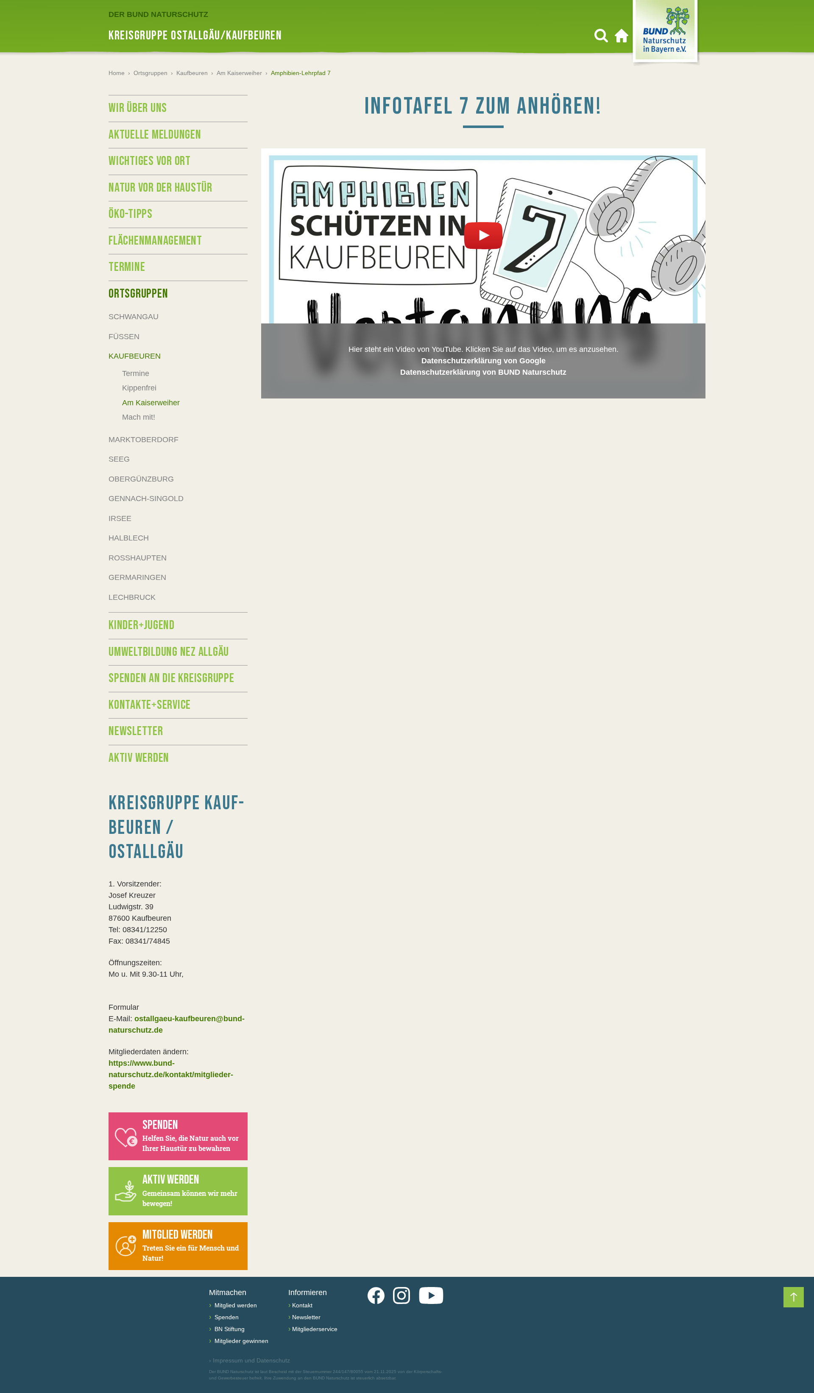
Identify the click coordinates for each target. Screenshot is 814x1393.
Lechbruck (132, 597)
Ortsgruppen (150, 73)
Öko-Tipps (131, 214)
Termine (127, 267)
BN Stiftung (229, 1329)
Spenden (226, 1317)
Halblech (129, 538)
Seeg (119, 459)
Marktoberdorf (143, 439)
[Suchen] (601, 35)
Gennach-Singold (146, 498)
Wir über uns (138, 108)
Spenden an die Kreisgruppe (171, 678)
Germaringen (137, 577)
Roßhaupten (138, 558)
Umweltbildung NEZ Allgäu (169, 652)
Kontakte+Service (150, 705)
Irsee (120, 518)
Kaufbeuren (192, 73)
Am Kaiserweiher (239, 73)
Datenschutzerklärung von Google (483, 361)
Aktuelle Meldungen (155, 134)
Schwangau (134, 316)
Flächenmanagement (155, 240)
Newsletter (136, 731)
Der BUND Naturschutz (158, 14)
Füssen (124, 336)
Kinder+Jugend (142, 625)
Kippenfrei (139, 388)
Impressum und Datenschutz (249, 1360)
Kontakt (302, 1305)
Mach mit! (138, 417)
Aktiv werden (139, 758)
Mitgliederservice (314, 1329)
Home (117, 73)
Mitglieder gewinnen (240, 1340)
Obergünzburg (141, 479)
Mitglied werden (235, 1305)
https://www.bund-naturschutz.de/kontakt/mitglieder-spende (171, 1074)
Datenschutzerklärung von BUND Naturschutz (483, 372)
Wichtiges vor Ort (150, 161)
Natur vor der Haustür (160, 187)
